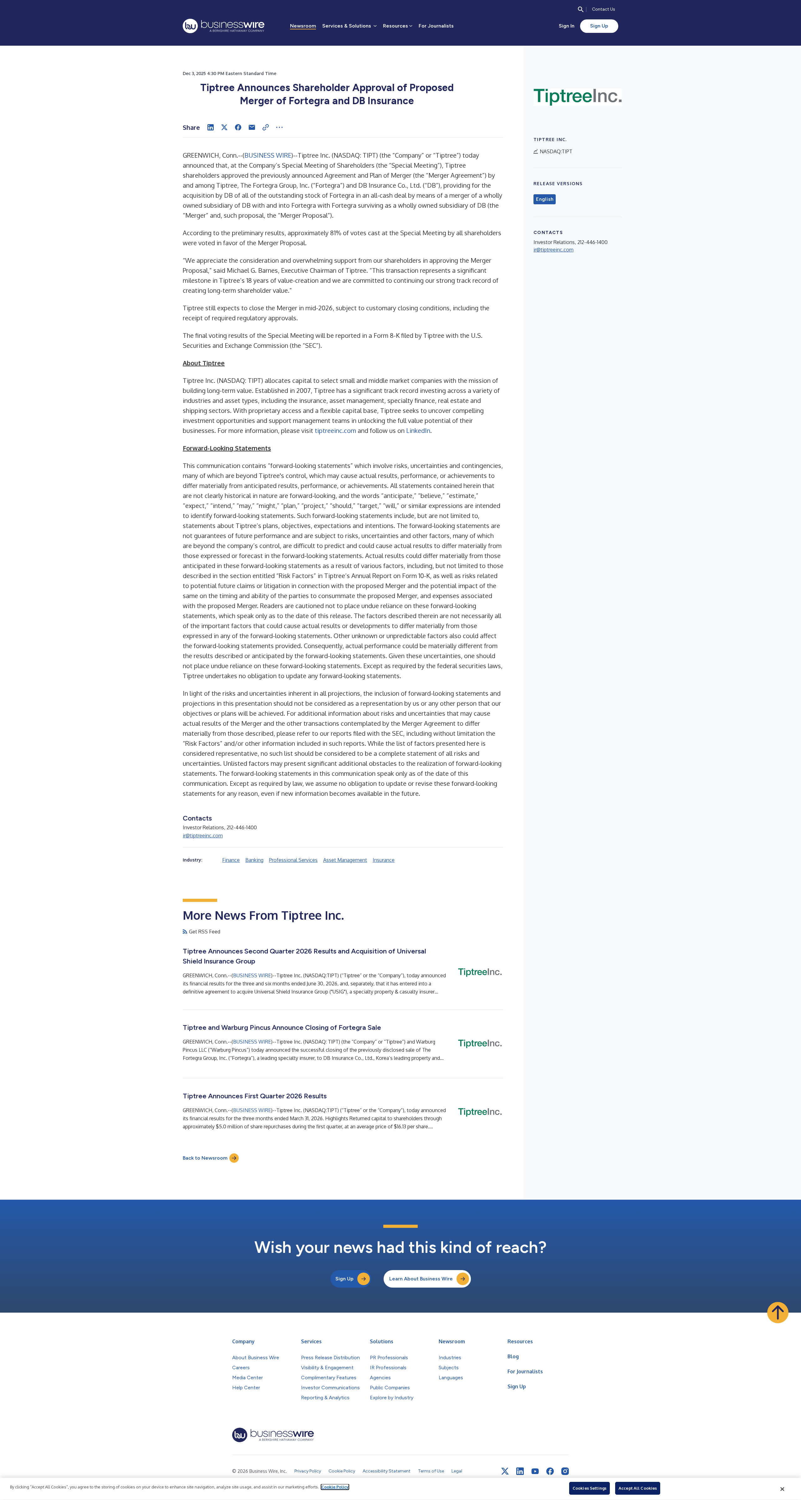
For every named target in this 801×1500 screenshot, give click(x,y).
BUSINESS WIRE (267, 155)
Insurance (384, 860)
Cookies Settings (589, 1488)
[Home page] (223, 26)
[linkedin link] (520, 1471)
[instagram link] (565, 1471)
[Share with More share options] (279, 127)
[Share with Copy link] (266, 127)
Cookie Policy (335, 1486)
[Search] (581, 9)
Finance (231, 860)
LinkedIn (418, 430)
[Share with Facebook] (238, 127)
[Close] (782, 1489)
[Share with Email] (252, 127)
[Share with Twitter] (224, 127)
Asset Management (345, 860)
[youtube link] (535, 1471)
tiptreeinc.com (335, 430)
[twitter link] (505, 1471)
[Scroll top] (777, 1312)
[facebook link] (550, 1471)
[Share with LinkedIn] (211, 127)
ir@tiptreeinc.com (203, 835)
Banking (254, 860)
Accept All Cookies (638, 1488)
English (544, 199)
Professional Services (293, 860)
